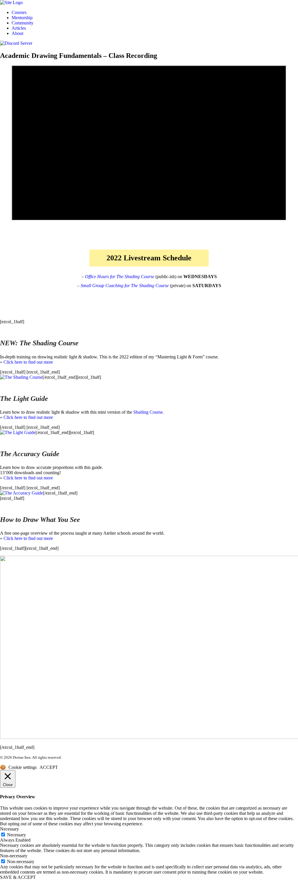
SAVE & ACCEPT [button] (18, 877)
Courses (19, 12)
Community (22, 22)
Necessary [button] (9, 828)
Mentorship (22, 17)
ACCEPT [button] (49, 767)
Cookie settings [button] (22, 767)
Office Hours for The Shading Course (119, 276)
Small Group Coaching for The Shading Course (125, 285)
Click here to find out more (28, 362)
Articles (19, 28)
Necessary (16, 834)
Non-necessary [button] (13, 855)
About (17, 33)
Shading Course (148, 412)
